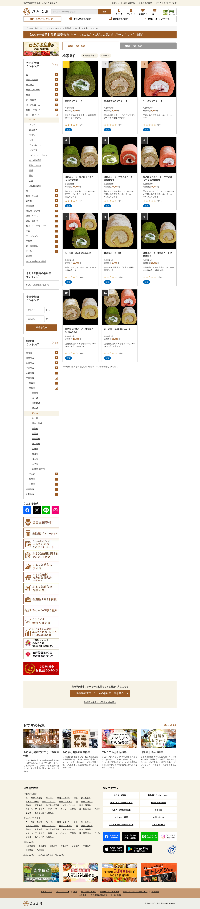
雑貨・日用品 (32, 221)
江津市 (35, 464)
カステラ (33, 150)
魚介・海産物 (32, 79)
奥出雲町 (36, 438)
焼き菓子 (33, 130)
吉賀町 (35, 428)
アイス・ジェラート (38, 155)
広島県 (32, 479)
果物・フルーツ (33, 89)
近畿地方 (30, 373)
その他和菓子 (35, 185)
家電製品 (30, 206)
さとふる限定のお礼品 (36, 285)
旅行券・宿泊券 (33, 211)
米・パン (30, 84)
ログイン (115, 3)
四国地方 (30, 489)
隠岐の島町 (37, 423)
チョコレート (35, 145)
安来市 (35, 413)
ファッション (32, 236)
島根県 (32, 388)
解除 (56, 64)
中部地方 (30, 368)
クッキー (33, 125)
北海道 (29, 353)
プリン (32, 135)
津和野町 (36, 403)
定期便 (29, 256)
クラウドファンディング (166, 3)
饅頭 (31, 175)
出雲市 (35, 433)
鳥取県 (32, 383)
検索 (104, 12)
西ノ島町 (36, 443)
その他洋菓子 (35, 160)
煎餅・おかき (35, 165)
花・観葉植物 (32, 246)
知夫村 (35, 418)
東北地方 (30, 358)
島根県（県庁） (39, 469)
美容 (28, 231)
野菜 (28, 95)
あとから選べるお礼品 (36, 261)
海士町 (35, 398)
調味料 (29, 201)
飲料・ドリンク (33, 110)
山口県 (32, 484)
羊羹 (31, 170)
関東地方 (30, 363)
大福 (31, 180)
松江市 (35, 459)
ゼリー (32, 140)
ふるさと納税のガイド (119, 11)
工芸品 (29, 241)
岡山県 (32, 474)
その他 (29, 251)
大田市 (35, 454)
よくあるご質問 (145, 3)
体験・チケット (33, 216)
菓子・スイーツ (33, 115)
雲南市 (35, 393)
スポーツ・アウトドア (36, 226)
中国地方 (30, 378)
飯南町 (35, 408)
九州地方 (30, 494)
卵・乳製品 (31, 100)
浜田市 (35, 448)
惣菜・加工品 (32, 196)
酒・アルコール (33, 105)
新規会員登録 (129, 3)
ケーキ (32, 120)
